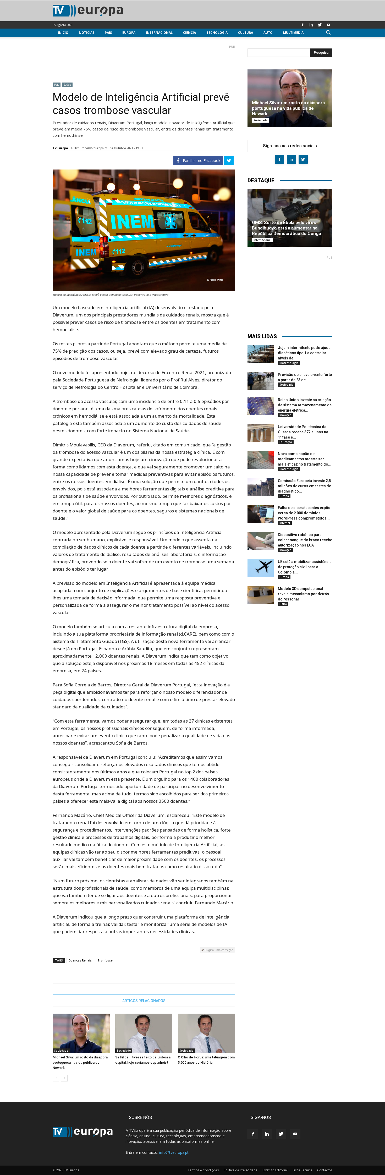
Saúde (67, 84)
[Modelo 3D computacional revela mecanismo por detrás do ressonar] (261, 595)
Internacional (159, 32)
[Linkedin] (311, 25)
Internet (284, 523)
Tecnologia (217, 32)
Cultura (245, 32)
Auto (268, 32)
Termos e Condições (203, 1170)
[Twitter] (320, 25)
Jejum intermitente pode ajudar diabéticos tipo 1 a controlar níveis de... (305, 353)
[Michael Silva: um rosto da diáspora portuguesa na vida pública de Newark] (81, 1033)
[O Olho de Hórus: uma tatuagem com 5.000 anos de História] (206, 1033)
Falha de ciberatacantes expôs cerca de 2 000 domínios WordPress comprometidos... (304, 513)
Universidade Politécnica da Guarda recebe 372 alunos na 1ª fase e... (303, 432)
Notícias (86, 32)
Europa (128, 32)
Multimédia (293, 32)
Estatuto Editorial (275, 1170)
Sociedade (61, 1050)
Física (283, 604)
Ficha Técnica (302, 1170)
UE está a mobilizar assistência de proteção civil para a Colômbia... (305, 567)
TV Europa (60, 148)
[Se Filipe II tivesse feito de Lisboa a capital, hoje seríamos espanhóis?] (143, 1033)
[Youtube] (328, 25)
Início (63, 32)
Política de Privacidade (240, 1170)
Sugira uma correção (218, 950)
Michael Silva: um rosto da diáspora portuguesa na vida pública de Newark (80, 1062)
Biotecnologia (288, 363)
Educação (285, 442)
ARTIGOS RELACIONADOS (144, 1001)
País (108, 32)
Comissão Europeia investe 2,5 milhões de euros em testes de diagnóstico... (304, 486)
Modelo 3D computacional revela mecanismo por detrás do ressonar (303, 594)
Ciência (189, 32)
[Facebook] (302, 25)
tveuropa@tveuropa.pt (91, 148)
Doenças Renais (80, 960)
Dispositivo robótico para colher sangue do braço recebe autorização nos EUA (305, 540)
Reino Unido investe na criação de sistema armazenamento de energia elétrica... (305, 405)
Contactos (324, 1170)
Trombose (105, 960)
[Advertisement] (144, 61)
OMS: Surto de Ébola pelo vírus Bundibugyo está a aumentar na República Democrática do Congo (286, 228)
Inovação (285, 415)
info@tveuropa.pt (174, 1152)
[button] (328, 33)
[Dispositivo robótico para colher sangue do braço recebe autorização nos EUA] (261, 541)
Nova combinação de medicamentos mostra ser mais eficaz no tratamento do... (304, 459)
